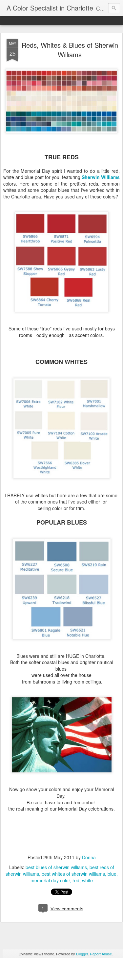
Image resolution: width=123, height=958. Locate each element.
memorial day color (50, 880)
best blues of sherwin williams (56, 867)
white (87, 880)
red (75, 880)
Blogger (82, 953)
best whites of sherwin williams (73, 873)
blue (112, 873)
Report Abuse (101, 953)
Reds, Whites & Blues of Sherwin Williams (70, 49)
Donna (89, 857)
